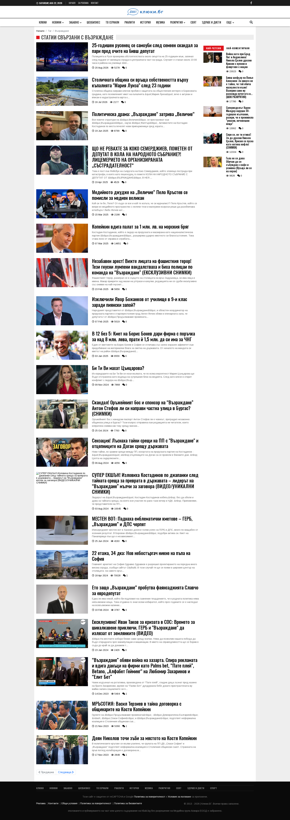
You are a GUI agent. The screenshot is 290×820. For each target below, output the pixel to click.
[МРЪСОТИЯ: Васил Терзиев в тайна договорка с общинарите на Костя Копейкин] (62, 729)
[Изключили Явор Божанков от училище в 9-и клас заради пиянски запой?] (62, 324)
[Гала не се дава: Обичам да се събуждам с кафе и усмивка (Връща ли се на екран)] (212, 166)
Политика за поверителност (150, 796)
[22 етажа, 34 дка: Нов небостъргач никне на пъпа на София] (62, 578)
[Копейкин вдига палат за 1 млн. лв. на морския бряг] (62, 252)
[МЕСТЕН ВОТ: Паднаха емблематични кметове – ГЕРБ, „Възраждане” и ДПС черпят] (62, 544)
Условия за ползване (180, 796)
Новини (56, 22)
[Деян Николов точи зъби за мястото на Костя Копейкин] (62, 763)
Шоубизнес (93, 22)
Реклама (40, 803)
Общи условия (69, 803)
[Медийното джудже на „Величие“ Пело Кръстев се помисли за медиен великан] (62, 217)
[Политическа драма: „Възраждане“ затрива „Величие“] (62, 139)
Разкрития (176, 22)
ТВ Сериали (112, 22)
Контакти (53, 803)
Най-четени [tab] (213, 48)
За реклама (83, 3)
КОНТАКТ (95, 3)
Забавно (74, 22)
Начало (72, 3)
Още (229, 22)
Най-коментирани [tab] (238, 48)
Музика (160, 22)
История (145, 22)
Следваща (65, 772)
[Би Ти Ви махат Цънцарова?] (62, 393)
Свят (193, 22)
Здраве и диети (211, 22)
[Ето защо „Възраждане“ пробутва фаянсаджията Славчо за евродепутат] (62, 612)
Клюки (43, 22)
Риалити (130, 22)
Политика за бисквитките (128, 803)
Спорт (213, 788)
